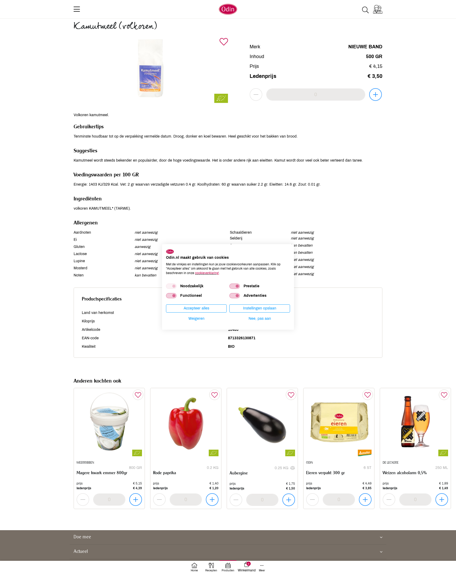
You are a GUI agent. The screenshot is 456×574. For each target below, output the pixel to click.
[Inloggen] (377, 9)
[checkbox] (171, 286)
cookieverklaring (207, 273)
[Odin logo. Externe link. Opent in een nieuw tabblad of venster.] (170, 251)
